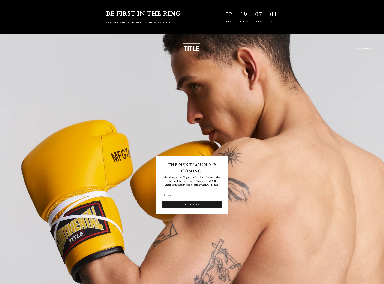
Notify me (192, 204)
